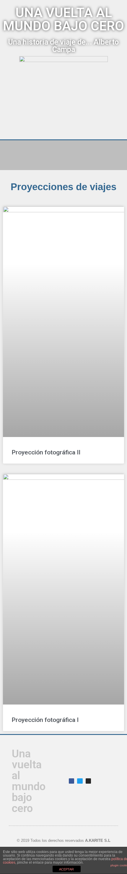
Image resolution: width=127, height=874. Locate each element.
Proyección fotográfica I (45, 719)
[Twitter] (79, 781)
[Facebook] (71, 781)
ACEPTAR (66, 869)
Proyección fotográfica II (46, 452)
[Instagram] (88, 781)
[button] (63, 149)
